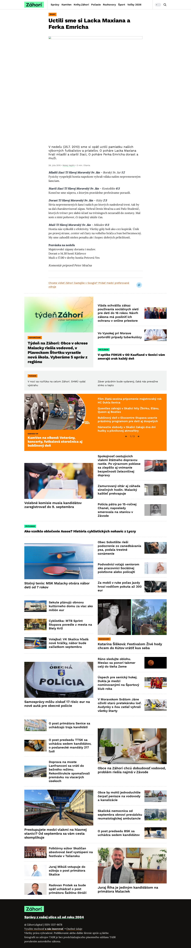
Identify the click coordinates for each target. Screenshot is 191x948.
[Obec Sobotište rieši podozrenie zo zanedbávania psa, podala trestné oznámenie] (155, 548)
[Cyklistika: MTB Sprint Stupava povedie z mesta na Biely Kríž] (35, 624)
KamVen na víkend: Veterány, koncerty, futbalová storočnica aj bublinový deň (55, 441)
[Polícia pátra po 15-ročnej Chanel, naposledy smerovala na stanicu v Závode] (155, 510)
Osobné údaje (74, 928)
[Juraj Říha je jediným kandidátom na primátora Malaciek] (132, 866)
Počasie (96, 4)
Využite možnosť (44, 928)
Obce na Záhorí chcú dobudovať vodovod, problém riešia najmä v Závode (132, 770)
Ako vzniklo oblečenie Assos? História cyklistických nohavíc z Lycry (80, 531)
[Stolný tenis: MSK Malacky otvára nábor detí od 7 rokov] (58, 561)
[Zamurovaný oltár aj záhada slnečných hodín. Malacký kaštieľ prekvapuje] (155, 490)
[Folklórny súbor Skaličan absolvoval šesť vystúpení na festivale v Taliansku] (35, 852)
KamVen (66, 4)
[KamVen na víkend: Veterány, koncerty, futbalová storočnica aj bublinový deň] (58, 412)
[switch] (158, 4)
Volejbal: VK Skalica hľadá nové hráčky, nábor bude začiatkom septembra (69, 643)
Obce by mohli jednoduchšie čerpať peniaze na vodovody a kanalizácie (119, 796)
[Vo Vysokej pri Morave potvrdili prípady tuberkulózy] (155, 335)
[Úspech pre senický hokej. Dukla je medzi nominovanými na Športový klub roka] (155, 683)
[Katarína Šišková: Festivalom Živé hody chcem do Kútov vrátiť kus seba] (132, 617)
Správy (55, 4)
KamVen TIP (33, 434)
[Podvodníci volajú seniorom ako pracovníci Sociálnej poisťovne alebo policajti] (155, 568)
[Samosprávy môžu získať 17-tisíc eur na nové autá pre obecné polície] (58, 680)
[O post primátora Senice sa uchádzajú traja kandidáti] (35, 725)
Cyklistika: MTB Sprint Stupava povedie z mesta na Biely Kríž (70, 624)
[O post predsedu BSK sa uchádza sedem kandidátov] (155, 833)
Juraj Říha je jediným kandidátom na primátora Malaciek (128, 889)
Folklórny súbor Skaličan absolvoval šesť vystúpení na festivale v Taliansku (71, 852)
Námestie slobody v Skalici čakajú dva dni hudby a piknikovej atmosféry (127, 428)
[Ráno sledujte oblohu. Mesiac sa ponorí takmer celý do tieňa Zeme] (155, 663)
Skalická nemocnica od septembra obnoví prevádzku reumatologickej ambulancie (120, 814)
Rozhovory (109, 4)
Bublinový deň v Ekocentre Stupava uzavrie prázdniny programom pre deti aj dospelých (128, 419)
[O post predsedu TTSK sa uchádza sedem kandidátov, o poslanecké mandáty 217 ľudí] (35, 745)
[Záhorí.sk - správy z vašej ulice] (34, 5)
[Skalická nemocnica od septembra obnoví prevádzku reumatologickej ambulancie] (155, 814)
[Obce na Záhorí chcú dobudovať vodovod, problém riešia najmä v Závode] (132, 746)
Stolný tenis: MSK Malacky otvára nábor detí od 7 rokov (57, 585)
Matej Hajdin (69, 165)
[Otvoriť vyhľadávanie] (165, 4)
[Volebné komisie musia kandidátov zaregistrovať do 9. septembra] (58, 481)
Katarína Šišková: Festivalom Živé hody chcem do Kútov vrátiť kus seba (130, 646)
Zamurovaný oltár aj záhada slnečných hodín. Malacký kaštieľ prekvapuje (119, 489)
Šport (121, 4)
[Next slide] (138, 436)
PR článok (103, 350)
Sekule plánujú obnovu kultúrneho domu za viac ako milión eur (71, 606)
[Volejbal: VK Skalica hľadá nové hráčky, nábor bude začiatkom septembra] (35, 643)
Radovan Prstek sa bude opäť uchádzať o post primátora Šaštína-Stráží (67, 889)
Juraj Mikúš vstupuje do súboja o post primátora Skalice (67, 870)
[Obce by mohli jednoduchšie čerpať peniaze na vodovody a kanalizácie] (155, 796)
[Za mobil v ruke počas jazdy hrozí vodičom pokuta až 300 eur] (155, 586)
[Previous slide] (126, 436)
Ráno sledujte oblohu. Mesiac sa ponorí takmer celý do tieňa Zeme (116, 662)
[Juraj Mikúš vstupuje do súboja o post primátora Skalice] (35, 870)
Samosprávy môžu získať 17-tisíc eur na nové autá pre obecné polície (57, 704)
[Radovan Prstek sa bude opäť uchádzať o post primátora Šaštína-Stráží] (35, 889)
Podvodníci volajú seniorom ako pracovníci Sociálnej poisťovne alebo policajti (118, 568)
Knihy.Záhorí (81, 4)
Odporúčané (35, 338)
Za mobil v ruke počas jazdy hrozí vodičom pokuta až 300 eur (120, 586)
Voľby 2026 (134, 4)
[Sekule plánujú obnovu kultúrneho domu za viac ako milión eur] (35, 606)
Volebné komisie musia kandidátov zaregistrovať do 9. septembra (53, 505)
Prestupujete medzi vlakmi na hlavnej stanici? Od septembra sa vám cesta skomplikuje (55, 833)
